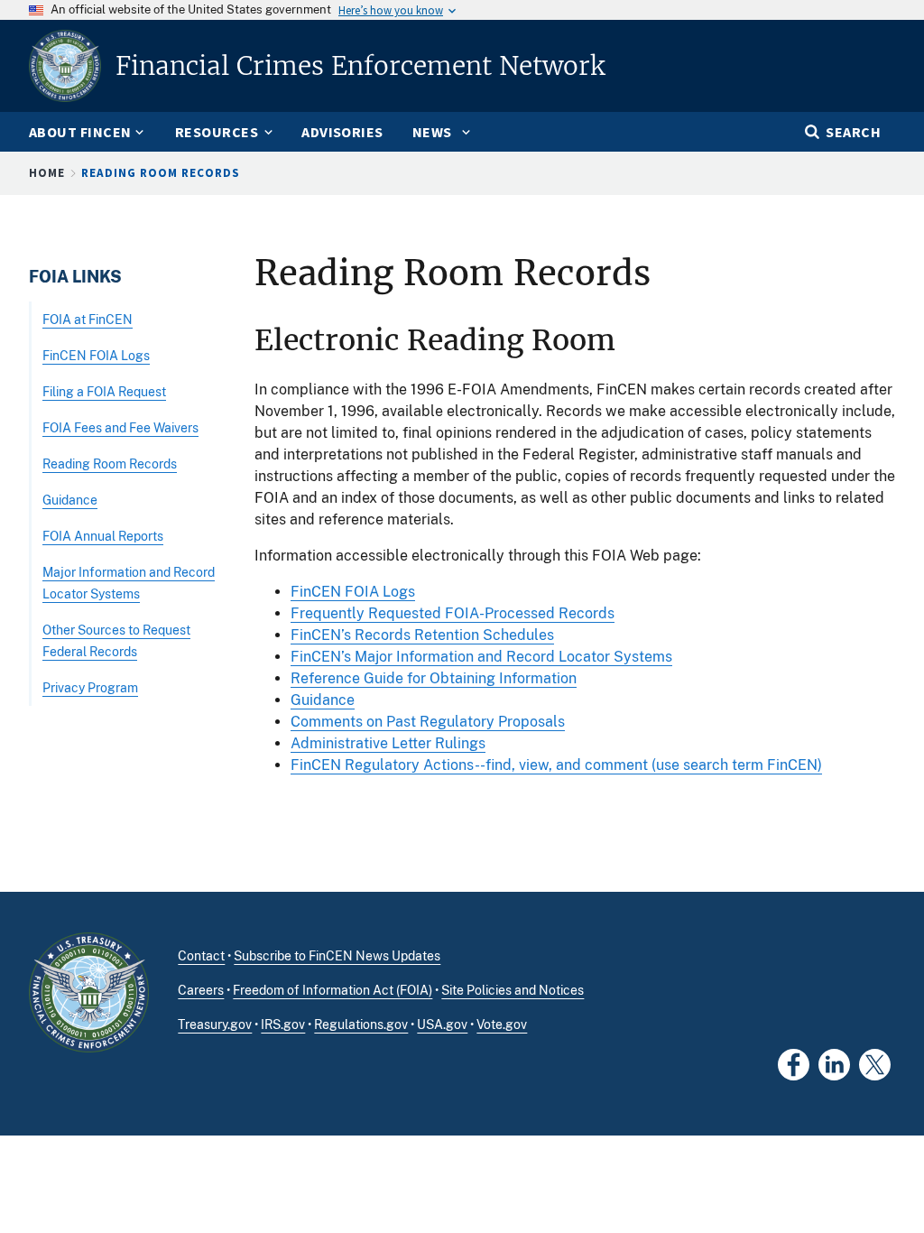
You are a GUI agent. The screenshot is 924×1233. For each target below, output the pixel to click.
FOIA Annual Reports (102, 535)
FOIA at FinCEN (87, 319)
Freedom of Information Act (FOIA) (332, 990)
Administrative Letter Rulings (388, 743)
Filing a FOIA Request (104, 391)
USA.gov (442, 1024)
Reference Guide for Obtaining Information (434, 678)
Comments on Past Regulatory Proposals (428, 721)
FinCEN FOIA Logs (353, 591)
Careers (201, 990)
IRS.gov (283, 1024)
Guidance (323, 700)
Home (47, 173)
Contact (201, 956)
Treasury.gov (215, 1024)
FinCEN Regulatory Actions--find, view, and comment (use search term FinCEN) (556, 765)
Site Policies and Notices (512, 990)
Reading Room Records (109, 463)
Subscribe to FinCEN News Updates (337, 956)
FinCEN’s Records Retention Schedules (422, 635)
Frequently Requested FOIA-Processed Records (452, 613)
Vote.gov (501, 1024)
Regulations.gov (361, 1024)
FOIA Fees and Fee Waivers (120, 427)
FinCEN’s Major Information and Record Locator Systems (481, 656)
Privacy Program (90, 687)
